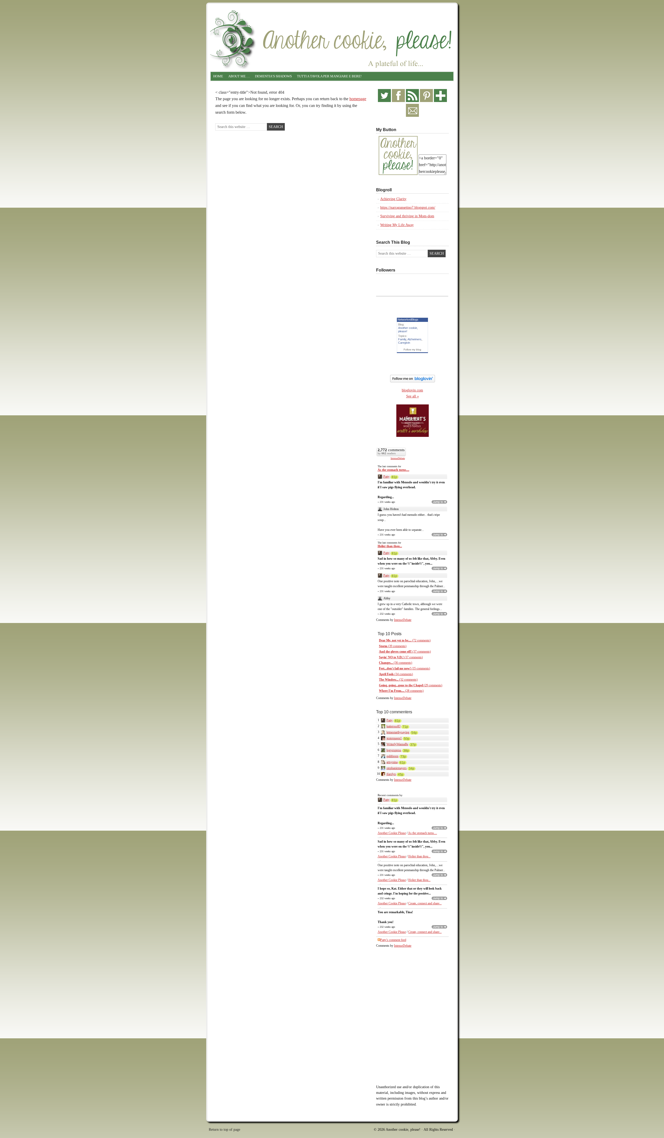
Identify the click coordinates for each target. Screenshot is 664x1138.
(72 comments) (405, 640)
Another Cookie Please (392, 833)
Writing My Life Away (397, 225)
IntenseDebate (398, 458)
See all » (412, 396)
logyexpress (393, 750)
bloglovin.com (412, 390)
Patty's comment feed (393, 940)
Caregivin (404, 342)
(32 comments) (398, 679)
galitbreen (392, 756)
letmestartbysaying (397, 732)
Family (402, 339)
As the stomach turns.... (393, 470)
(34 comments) (396, 674)
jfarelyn (391, 774)
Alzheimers (414, 339)
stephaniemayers (396, 768)
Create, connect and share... (425, 903)
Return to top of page (224, 1130)
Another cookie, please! (332, 25)
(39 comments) (392, 646)
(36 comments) (395, 663)
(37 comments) (405, 651)
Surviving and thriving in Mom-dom (407, 216)
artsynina (392, 762)
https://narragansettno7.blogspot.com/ (407, 207)
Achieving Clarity (393, 199)
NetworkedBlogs (408, 319)
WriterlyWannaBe (397, 744)
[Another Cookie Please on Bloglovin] (412, 381)
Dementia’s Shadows (273, 76)
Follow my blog (412, 349)
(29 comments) (410, 685)
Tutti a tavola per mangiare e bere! (329, 76)
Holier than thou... (390, 546)
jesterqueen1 (394, 738)
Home (218, 76)
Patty (386, 476)
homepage (357, 99)
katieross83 (393, 726)
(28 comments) (401, 691)
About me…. (239, 76)
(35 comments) (404, 668)
